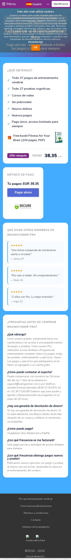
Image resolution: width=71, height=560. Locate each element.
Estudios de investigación (36, 527)
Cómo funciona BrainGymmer (36, 506)
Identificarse (61, 4)
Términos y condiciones (35, 513)
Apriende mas (35, 41)
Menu (11, 3)
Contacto (36, 520)
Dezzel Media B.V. (35, 556)
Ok (35, 47)
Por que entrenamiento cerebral (35, 499)
